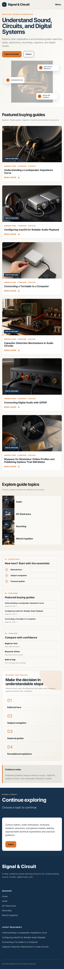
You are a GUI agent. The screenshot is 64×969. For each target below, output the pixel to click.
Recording (21, 526)
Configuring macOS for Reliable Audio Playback (31, 229)
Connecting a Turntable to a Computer (26, 286)
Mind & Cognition (24, 538)
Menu (58, 4)
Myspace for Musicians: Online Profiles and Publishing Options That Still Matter (29, 460)
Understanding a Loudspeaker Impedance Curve (28, 171)
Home (5, 896)
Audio (19, 501)
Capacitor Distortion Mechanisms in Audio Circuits (28, 344)
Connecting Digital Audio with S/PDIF (25, 402)
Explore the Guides (12, 54)
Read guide (10, 177)
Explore (29, 54)
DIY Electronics (23, 514)
